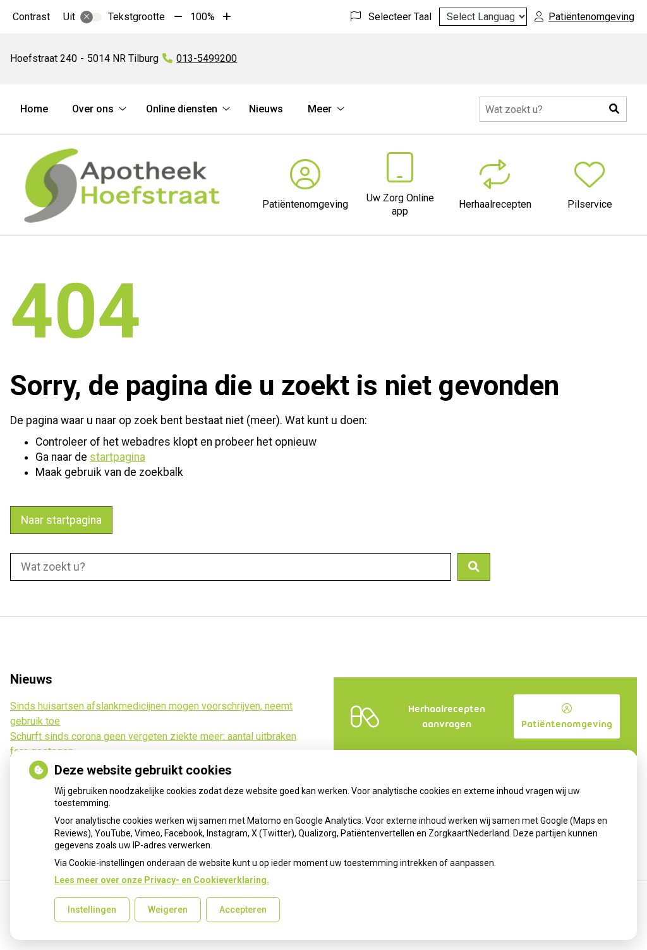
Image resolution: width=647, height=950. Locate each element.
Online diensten (181, 109)
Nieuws (266, 109)
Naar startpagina (61, 520)
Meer (320, 109)
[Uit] (91, 17)
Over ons (93, 109)
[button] (614, 109)
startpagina (117, 457)
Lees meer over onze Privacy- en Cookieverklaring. (161, 880)
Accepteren (243, 910)
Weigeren (168, 910)
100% (202, 17)
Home (34, 109)
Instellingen (92, 910)
